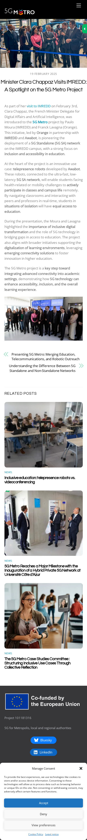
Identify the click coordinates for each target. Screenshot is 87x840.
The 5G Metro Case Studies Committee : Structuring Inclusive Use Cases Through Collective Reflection (37, 663)
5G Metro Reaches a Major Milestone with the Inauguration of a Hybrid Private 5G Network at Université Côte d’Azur (42, 570)
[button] (81, 768)
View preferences (43, 825)
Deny (43, 814)
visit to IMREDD (39, 106)
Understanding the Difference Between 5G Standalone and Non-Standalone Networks (42, 368)
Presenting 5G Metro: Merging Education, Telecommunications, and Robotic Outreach (46, 356)
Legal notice (52, 834)
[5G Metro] (19, 14)
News (8, 472)
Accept (43, 803)
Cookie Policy (35, 834)
